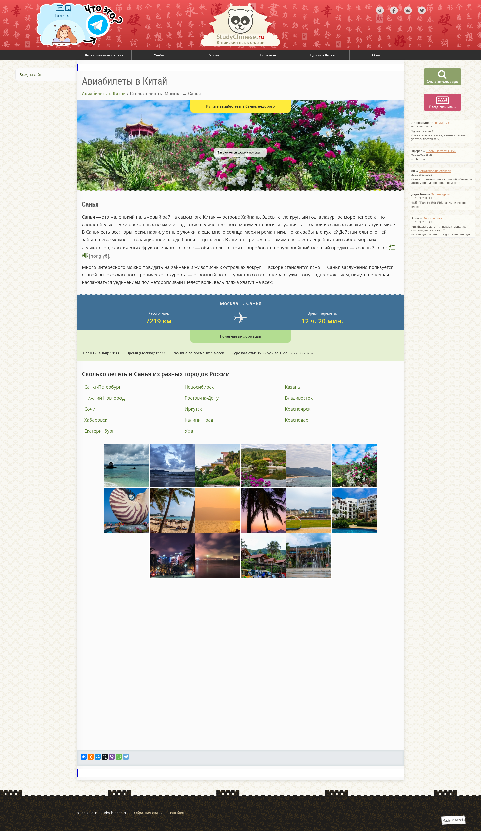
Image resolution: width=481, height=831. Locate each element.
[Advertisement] (39, 139)
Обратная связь (148, 812)
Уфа (189, 431)
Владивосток (299, 398)
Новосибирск (199, 387)
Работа (213, 55)
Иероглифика (432, 218)
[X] (105, 757)
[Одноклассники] (91, 757)
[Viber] (112, 757)
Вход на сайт (31, 74)
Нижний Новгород (104, 398)
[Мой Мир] (98, 757)
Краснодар (296, 420)
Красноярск (297, 409)
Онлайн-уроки (441, 194)
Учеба (159, 55)
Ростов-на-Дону (202, 398)
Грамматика (442, 123)
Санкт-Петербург (102, 387)
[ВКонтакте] (84, 757)
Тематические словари (435, 171)
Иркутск (193, 409)
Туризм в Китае (322, 55)
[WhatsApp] (119, 757)
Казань (292, 387)
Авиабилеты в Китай (104, 94)
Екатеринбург (99, 431)
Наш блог (176, 812)
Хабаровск (95, 420)
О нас (377, 55)
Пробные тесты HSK (441, 151)
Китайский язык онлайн (104, 55)
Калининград (199, 420)
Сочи (89, 409)
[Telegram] (126, 757)
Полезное (268, 55)
